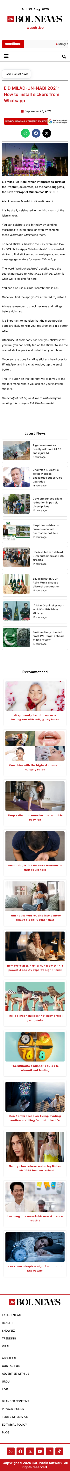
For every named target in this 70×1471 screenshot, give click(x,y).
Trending (9, 1338)
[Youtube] (40, 1451)
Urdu (6, 1381)
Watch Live (35, 27)
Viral (6, 1346)
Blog (5, 1432)
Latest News (21, 73)
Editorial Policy (14, 1424)
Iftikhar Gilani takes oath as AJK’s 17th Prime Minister (48, 609)
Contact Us (11, 1365)
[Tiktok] (59, 1451)
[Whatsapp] (11, 1451)
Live (5, 1389)
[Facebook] (20, 1451)
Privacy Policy (13, 1409)
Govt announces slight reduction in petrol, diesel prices (47, 502)
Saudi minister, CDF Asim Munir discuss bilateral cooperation (46, 582)
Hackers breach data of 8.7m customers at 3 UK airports (48, 555)
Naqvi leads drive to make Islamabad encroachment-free (46, 529)
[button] (25, 133)
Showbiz (8, 1330)
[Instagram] (49, 1451)
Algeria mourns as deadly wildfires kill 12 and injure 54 (47, 449)
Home (8, 73)
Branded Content (15, 1401)
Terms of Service (15, 1416)
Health (7, 1322)
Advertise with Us (15, 1373)
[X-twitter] (30, 1451)
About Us (9, 1358)
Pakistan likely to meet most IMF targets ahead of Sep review (48, 635)
